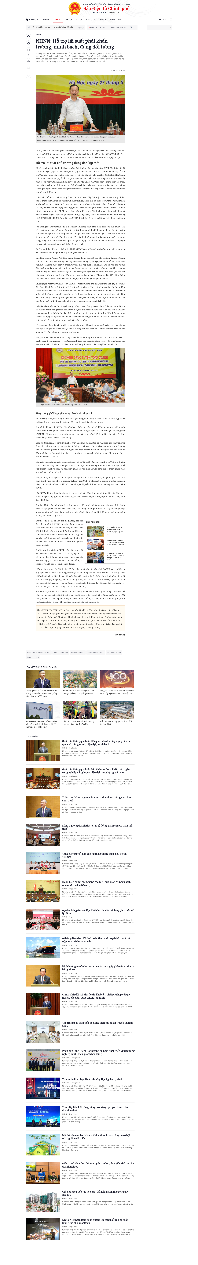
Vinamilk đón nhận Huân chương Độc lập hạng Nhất (92, 1079)
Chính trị (47, 20)
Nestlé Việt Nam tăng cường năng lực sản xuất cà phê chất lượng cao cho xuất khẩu (95, 1221)
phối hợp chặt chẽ (114, 652)
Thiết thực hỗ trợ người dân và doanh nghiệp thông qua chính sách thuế (97, 799)
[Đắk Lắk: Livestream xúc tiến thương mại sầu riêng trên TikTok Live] (80, 710)
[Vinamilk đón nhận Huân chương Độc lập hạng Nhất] (43, 1088)
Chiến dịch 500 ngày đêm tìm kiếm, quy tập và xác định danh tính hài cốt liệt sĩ (53, 27)
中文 (119, 12)
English (112, 12)
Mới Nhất (163, 20)
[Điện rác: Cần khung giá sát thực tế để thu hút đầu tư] (117, 710)
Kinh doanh (66, 1058)
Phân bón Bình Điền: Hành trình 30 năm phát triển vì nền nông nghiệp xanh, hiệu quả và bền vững (98, 1052)
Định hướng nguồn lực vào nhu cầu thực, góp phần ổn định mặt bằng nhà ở (98, 968)
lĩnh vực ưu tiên (33, 657)
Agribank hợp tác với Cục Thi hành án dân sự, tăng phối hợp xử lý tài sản (97, 912)
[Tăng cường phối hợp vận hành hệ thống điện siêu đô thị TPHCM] (43, 863)
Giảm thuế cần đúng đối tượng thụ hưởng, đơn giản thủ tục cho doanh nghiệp (98, 1165)
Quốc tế (102, 20)
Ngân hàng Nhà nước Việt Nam (38, 652)
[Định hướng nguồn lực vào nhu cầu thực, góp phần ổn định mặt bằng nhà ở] (43, 976)
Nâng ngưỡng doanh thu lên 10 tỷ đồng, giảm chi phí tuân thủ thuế (97, 827)
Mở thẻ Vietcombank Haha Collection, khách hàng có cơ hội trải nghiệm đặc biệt (96, 1137)
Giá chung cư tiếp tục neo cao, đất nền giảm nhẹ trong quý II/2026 (95, 1193)
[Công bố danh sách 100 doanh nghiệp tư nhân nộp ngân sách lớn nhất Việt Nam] (117, 679)
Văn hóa (68, 20)
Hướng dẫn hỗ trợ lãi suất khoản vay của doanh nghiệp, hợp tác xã (115, 530)
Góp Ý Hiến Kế (116, 20)
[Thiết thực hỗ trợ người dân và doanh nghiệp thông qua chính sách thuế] (43, 807)
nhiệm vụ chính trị (77, 652)
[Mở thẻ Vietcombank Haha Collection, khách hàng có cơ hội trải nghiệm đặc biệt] (43, 1144)
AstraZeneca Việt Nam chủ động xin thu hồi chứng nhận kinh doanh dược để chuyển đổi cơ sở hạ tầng (42, 724)
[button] (79, 27)
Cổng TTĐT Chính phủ (98, 27)
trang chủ (33, 20)
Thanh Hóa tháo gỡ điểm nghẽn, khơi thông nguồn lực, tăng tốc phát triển (78, 692)
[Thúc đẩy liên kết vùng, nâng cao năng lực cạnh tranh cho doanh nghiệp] (43, 1116)
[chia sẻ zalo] (28, 43)
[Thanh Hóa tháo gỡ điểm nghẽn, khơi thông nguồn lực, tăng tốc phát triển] (80, 679)
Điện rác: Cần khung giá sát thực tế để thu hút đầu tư (116, 722)
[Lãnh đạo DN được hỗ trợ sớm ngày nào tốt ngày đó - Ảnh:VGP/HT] (80, 375)
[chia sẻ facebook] (28, 36)
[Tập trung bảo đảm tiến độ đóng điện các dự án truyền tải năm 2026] (43, 1032)
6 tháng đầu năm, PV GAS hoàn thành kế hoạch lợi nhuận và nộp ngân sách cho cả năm (96, 940)
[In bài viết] (28, 61)
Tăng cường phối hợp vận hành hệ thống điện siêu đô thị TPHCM (94, 855)
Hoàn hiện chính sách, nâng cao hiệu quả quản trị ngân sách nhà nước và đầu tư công (96, 884)
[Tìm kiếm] (171, 19)
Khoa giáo (90, 20)
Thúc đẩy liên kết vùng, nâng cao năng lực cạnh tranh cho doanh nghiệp (95, 1109)
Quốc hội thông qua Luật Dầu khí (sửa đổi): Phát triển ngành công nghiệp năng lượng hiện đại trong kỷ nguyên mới (96, 771)
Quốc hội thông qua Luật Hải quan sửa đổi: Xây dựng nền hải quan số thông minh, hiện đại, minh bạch (96, 743)
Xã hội (79, 20)
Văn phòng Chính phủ (118, 27)
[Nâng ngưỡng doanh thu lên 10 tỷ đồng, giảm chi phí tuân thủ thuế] (43, 835)
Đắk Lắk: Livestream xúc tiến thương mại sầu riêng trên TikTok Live (78, 722)
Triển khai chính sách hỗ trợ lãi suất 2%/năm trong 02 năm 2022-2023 (115, 556)
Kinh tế (58, 20)
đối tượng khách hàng (96, 652)
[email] (131, 27)
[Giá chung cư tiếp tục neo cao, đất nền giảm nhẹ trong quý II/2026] (43, 1201)
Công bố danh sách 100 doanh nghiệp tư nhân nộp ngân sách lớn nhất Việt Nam (117, 692)
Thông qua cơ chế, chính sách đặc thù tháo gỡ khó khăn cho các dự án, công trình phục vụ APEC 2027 (41, 693)
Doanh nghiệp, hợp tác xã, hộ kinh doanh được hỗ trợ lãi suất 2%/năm (115, 542)
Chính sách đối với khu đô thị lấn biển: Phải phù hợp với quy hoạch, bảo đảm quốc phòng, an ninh (96, 996)
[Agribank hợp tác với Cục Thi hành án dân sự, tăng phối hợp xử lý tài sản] (43, 919)
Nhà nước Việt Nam (61, 652)
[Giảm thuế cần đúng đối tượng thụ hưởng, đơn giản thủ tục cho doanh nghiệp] (43, 1173)
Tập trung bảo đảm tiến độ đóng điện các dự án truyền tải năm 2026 (97, 1024)
